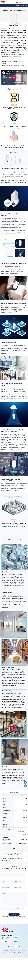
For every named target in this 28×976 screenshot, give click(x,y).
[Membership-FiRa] (5, 941)
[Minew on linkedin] (8, 946)
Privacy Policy (14, 954)
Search (13, 2)
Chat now (25, 782)
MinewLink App (17, 56)
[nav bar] (25, 2)
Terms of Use (20, 952)
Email (25, 785)
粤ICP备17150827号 (8, 952)
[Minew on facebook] (12, 946)
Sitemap (15, 952)
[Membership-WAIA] (15, 941)
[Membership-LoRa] (15, 937)
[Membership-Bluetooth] (5, 937)
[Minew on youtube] (19, 946)
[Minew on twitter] (16, 946)
